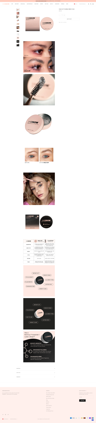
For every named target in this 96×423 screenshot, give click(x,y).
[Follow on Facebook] (2, 414)
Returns (47, 403)
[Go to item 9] (17, 37)
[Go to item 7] (17, 31)
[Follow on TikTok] (8, 414)
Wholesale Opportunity (50, 394)
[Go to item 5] (17, 24)
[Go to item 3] (17, 16)
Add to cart (69, 19)
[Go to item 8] (17, 34)
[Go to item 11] (17, 45)
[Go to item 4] (17, 20)
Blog (47, 400)
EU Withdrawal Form (49, 411)
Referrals (47, 402)
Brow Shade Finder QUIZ (50, 392)
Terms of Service (49, 405)
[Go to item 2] (17, 13)
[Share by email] (65, 22)
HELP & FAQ (48, 396)
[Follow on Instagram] (5, 414)
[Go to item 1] (17, 9)
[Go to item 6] (17, 27)
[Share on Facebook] (61, 22)
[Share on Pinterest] (64, 22)
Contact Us (48, 409)
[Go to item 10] (17, 41)
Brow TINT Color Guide (50, 398)
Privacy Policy (48, 407)
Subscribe (82, 400)
